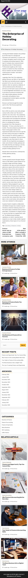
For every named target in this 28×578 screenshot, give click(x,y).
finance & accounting (7, 422)
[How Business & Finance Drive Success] (14, 320)
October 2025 (5, 384)
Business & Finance (6, 30)
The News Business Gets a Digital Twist (12, 362)
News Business (6, 427)
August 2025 (5, 389)
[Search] (26, 22)
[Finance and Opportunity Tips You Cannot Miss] (14, 449)
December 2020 (6, 405)
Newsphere (10, 576)
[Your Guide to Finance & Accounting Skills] (14, 515)
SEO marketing (5, 430)
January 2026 (5, 377)
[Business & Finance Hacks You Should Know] (14, 287)
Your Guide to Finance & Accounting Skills (12, 360)
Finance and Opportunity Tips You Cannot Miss (14, 355)
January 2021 (5, 402)
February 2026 (5, 374)
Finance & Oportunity (7, 425)
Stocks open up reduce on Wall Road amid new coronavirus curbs (7, 232)
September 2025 (6, 387)
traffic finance (5, 432)
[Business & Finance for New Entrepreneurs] (14, 254)
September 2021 (6, 397)
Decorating (7, 225)
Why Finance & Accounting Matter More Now (13, 357)
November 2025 (6, 382)
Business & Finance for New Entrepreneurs (11, 270)
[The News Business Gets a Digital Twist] (14, 548)
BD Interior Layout (12, 161)
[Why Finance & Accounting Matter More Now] (14, 482)
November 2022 (6, 395)
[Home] (3, 22)
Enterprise (14, 225)
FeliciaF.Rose (13, 45)
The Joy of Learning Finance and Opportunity (13, 365)
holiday (18, 225)
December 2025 (6, 379)
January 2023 (5, 392)
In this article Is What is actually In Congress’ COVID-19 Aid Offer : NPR (20, 232)
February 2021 (5, 400)
